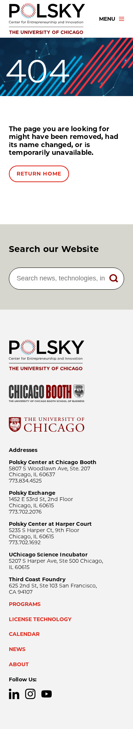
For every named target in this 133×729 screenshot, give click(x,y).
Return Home (39, 173)
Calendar (24, 634)
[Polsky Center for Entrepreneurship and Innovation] (47, 19)
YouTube (46, 694)
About (19, 664)
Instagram (30, 694)
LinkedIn (14, 694)
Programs (25, 604)
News (17, 649)
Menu (107, 19)
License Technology (40, 619)
